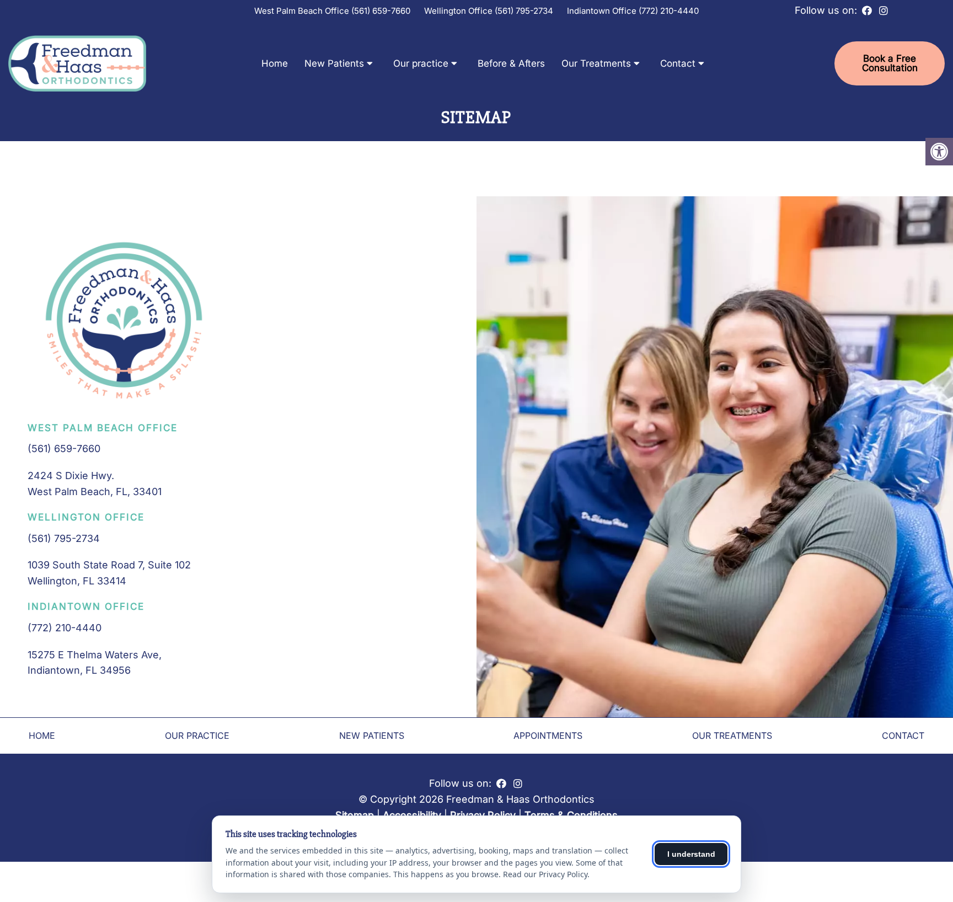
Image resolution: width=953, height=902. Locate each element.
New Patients (334, 63)
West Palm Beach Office (302, 11)
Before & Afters (511, 63)
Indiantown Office (603, 11)
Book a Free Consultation (890, 63)
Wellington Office (459, 11)
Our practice (420, 63)
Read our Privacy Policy (545, 874)
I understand (691, 854)
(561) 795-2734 (524, 11)
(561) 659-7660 (380, 11)
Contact (677, 63)
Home (274, 63)
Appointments (547, 735)
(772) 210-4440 (669, 11)
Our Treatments (596, 63)
